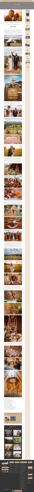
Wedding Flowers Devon (23, 477)
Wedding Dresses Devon (23, 467)
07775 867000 (5, 467)
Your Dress (28, 15)
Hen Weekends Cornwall (23, 488)
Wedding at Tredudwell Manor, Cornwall (28, 32)
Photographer (27, 14)
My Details (29, 463)
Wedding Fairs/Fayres (23, 485)
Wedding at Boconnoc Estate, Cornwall (27, 56)
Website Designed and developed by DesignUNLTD (18, 489)
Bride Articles (16, 466)
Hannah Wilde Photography (7, 422)
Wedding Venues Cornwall (23, 463)
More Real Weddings (27, 17)
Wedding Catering (22, 478)
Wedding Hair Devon (23, 470)
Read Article (27, 34)
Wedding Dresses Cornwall (23, 466)
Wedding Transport (23, 481)
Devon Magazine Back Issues (11, 472)
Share (11, 26)
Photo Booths (22, 484)
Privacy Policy (29, 480)
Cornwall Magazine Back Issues (11, 469)
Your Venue (28, 13)
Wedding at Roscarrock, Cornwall (27, 48)
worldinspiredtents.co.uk (11, 399)
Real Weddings (16, 463)
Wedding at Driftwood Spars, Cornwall (27, 65)
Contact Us (29, 479)
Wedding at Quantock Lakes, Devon (27, 23)
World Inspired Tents (13, 421)
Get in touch (5, 469)
